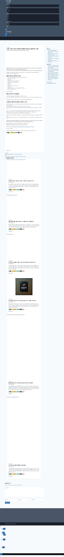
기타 (7, 27)
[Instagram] (17, 132)
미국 (2, 534)
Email (20, 499)
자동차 (2, 539)
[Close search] (1, 554)
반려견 (2, 528)
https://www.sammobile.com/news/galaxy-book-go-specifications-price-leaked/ (21, 126)
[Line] (11, 132)
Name (6, 499)
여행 (1, 532)
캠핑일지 (8, 23)
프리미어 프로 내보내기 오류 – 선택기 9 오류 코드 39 (21, 180)
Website (33, 499)
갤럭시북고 (8, 150)
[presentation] (24, 168)
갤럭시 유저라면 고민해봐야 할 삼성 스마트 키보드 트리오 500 (15, 156)
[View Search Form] (6, 30)
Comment (7, 487)
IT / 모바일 (8, 2)
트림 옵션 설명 (4, 545)
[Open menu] (6, 36)
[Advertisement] (24, 59)
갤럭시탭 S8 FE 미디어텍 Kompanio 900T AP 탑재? (21, 382)
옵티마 (8, 18)
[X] (8, 132)
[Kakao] (9, 132)
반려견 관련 (8, 6)
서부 (8, 11)
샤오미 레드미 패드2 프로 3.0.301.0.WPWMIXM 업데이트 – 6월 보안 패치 (53, 51)
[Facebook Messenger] (16, 132)
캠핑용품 (8, 24)
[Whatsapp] (14, 132)
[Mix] (13, 132)
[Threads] (18, 132)
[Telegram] (20, 132)
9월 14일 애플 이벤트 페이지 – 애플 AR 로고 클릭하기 (21, 221)
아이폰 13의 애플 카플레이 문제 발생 (17, 465)
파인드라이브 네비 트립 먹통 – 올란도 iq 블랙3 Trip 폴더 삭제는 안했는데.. (53, 66)
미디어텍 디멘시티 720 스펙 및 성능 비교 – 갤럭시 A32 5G (22, 300)
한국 (7, 12)
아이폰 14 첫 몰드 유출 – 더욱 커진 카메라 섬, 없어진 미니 (22, 262)
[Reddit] (12, 132)
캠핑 (1, 547)
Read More (11, 191)
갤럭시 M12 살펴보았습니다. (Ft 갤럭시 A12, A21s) (13, 154)
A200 (7, 17)
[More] (21, 132)
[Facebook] (7, 132)
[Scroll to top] (62, 551)
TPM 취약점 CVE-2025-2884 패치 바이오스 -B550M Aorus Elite (53, 78)
